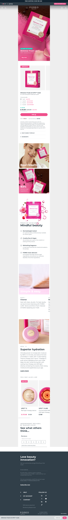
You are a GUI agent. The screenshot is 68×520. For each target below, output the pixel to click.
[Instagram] (41, 496)
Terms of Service (33, 480)
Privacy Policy (23, 480)
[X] (41, 499)
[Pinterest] (46, 502)
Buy (64, 517)
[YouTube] (46, 499)
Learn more (24, 371)
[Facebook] (46, 496)
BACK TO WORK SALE (60, 3)
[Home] (34, 8)
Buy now (24, 57)
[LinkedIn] (41, 502)
